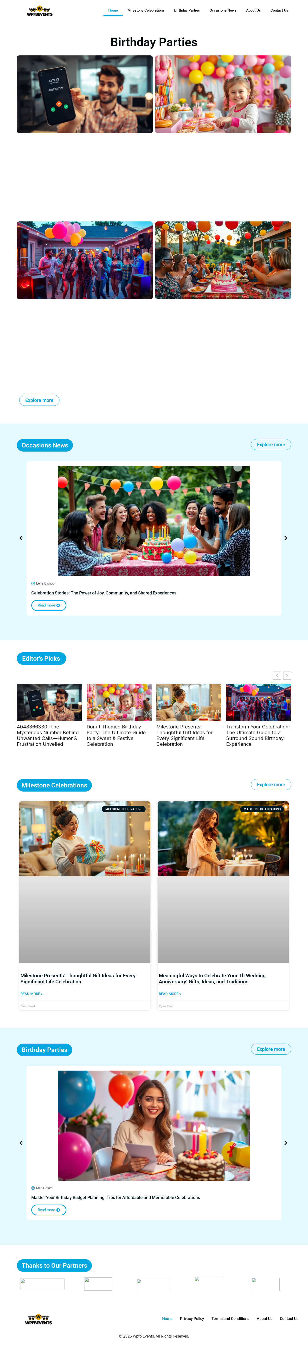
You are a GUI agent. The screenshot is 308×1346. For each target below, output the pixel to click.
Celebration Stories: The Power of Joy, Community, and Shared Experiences (103, 592)
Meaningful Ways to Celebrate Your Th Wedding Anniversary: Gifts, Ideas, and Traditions (212, 979)
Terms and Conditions (230, 1318)
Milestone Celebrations (146, 10)
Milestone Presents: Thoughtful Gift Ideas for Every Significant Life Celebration (184, 735)
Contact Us (279, 10)
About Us (253, 10)
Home (113, 10)
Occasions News (223, 10)
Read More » (31, 994)
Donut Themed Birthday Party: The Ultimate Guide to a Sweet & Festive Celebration (116, 735)
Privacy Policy (192, 1318)
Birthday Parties (187, 10)
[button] (21, 538)
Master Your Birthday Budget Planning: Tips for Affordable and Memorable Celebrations (115, 1197)
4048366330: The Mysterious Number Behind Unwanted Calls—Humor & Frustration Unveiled (48, 735)
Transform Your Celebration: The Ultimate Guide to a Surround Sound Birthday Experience (258, 735)
